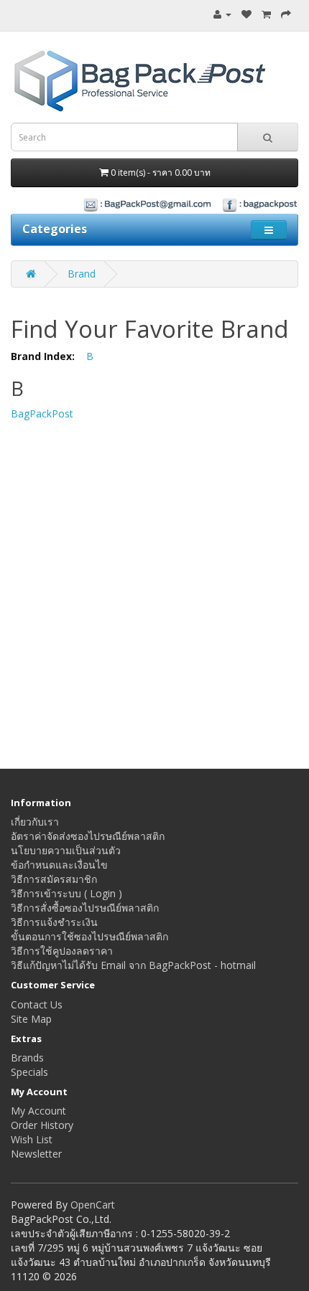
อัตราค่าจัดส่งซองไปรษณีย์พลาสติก (88, 836)
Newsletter (36, 1153)
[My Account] (222, 14)
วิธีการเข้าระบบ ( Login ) (66, 893)
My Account (38, 1110)
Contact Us (37, 1004)
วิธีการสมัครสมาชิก (54, 879)
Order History (42, 1125)
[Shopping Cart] (266, 14)
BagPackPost (42, 413)
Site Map (31, 1019)
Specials (29, 1072)
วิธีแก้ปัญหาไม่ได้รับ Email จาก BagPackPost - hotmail (133, 965)
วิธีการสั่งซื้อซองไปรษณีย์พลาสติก (85, 907)
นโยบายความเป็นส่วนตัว (66, 850)
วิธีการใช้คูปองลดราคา (62, 950)
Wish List (31, 1139)
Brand (82, 273)
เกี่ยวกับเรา (35, 821)
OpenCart (92, 1204)
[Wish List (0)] (246, 14)
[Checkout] (286, 14)
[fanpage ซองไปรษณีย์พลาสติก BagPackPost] (154, 204)
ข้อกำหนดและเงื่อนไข (59, 864)
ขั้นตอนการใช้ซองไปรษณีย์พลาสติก (89, 936)
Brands (27, 1057)
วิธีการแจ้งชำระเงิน (54, 922)
